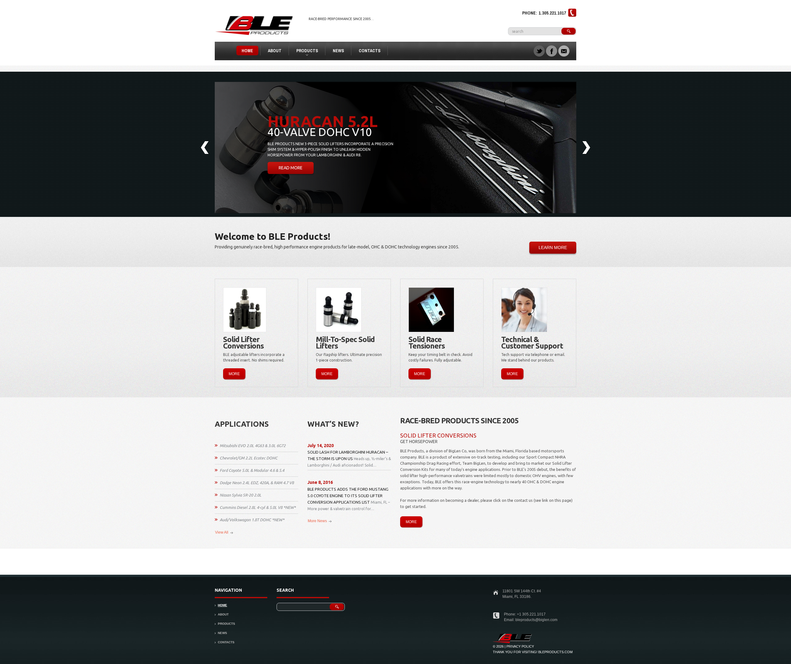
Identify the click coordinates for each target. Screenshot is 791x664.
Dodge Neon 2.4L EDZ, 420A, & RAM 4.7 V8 (257, 482)
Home (247, 50)
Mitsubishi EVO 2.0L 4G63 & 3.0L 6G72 (253, 445)
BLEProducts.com (555, 652)
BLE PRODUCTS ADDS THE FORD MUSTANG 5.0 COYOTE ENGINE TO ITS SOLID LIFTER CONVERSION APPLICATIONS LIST (347, 495)
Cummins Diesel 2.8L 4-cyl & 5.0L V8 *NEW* (258, 507)
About (274, 50)
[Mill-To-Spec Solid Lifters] (339, 309)
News (338, 50)
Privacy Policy (520, 646)
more (234, 374)
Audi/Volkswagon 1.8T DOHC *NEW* (252, 520)
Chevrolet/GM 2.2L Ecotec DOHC (248, 458)
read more (290, 167)
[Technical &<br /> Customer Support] (524, 309)
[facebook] (551, 51)
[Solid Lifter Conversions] (244, 309)
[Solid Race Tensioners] (431, 309)
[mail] (563, 51)
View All (221, 532)
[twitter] (539, 51)
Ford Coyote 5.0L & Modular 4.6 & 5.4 (252, 470)
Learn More (553, 247)
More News (317, 521)
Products (304, 51)
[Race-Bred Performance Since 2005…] (512, 636)
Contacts (369, 50)
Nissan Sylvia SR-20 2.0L (240, 495)
